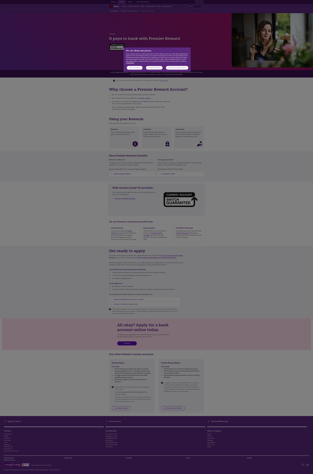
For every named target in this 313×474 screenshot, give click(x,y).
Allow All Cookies (134, 67)
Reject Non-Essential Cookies (177, 67)
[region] (157, 59)
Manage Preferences (154, 67)
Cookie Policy (130, 63)
